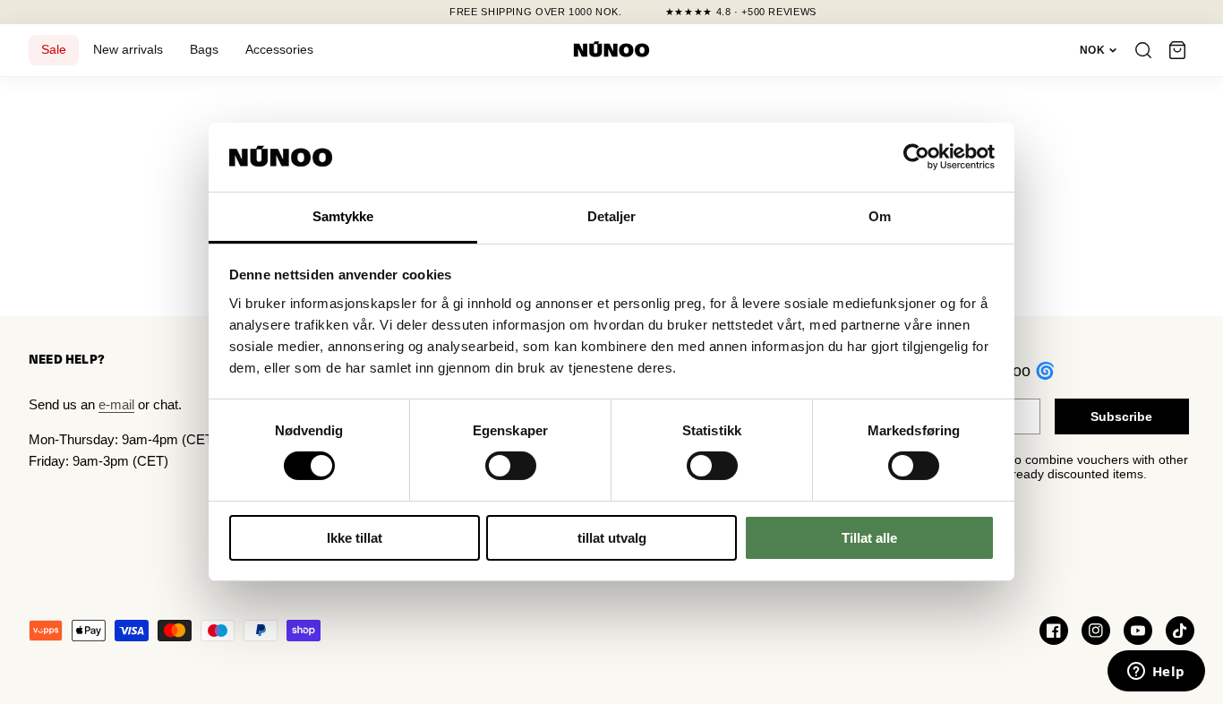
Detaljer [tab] (612, 216)
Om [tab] (879, 216)
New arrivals (128, 49)
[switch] (510, 465)
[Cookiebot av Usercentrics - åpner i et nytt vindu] (916, 156)
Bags (204, 49)
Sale (53, 49)
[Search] (1143, 50)
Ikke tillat (354, 537)
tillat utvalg (611, 537)
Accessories (279, 49)
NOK (1092, 50)
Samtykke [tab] (343, 216)
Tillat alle (869, 537)
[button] (1177, 50)
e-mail (116, 404)
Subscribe (1121, 416)
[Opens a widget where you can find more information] (1156, 672)
